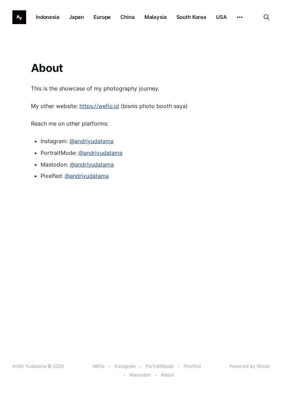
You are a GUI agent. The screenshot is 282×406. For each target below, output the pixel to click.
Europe (102, 17)
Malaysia (155, 17)
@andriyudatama (91, 141)
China (127, 17)
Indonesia (47, 17)
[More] (240, 17)
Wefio (99, 366)
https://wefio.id (99, 106)
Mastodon (140, 374)
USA (221, 17)
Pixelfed (192, 366)
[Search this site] (266, 17)
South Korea (191, 17)
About (167, 374)
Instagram (125, 366)
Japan (76, 17)
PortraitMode (159, 366)
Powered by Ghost (249, 366)
